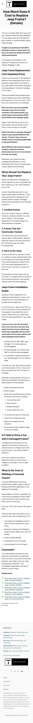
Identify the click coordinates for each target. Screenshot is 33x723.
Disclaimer (16, 655)
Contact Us (6, 681)
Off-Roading (5, 605)
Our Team (6, 685)
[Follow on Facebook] (11, 671)
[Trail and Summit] (16, 4)
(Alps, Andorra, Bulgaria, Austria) (16, 651)
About (5, 677)
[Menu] (2, 4)
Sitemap (6, 689)
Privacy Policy (7, 655)
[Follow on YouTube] (21, 671)
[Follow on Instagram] (18, 671)
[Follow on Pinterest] (14, 671)
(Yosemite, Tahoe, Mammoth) (15, 632)
